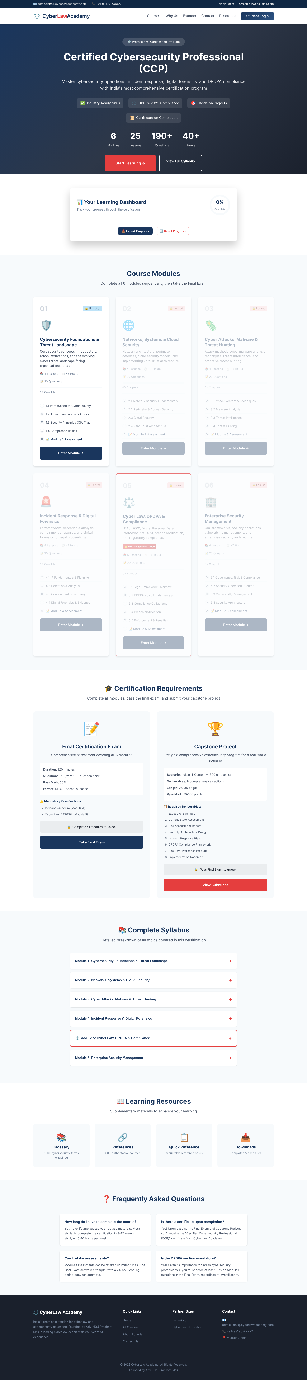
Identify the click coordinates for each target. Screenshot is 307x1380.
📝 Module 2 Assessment (144, 434)
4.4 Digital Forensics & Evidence (65, 602)
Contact (207, 16)
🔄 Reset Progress (173, 231)
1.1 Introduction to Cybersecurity (66, 406)
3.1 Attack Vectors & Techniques (231, 401)
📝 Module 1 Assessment (61, 439)
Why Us (172, 16)
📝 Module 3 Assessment (226, 434)
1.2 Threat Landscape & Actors (65, 414)
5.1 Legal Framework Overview (148, 587)
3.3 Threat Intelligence (224, 417)
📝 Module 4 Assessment (61, 611)
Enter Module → (71, 453)
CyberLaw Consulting (187, 1327)
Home (127, 1320)
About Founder (133, 1334)
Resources (227, 16)
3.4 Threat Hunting (221, 426)
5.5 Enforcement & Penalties (146, 620)
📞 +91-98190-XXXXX (106, 3)
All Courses (131, 1327)
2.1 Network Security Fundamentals (150, 401)
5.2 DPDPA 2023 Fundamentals (148, 595)
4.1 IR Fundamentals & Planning (65, 577)
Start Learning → (130, 163)
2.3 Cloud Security (138, 417)
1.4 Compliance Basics (59, 431)
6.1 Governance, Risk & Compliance (233, 577)
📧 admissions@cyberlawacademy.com (60, 3)
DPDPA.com (226, 3)
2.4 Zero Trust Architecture (144, 426)
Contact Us (131, 1341)
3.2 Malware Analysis (223, 409)
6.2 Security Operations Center (230, 586)
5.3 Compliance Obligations (145, 603)
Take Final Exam (92, 842)
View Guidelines (215, 885)
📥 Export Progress (135, 231)
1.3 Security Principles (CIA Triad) (66, 422)
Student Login (257, 16)
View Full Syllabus (180, 161)
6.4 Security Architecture (225, 602)
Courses (154, 16)
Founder (189, 16)
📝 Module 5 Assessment (144, 629)
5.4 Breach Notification (142, 612)
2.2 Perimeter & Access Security (148, 409)
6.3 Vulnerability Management (229, 594)
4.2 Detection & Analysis (60, 586)
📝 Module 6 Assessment (226, 611)
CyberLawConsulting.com (256, 3)
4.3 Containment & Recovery (63, 594)
